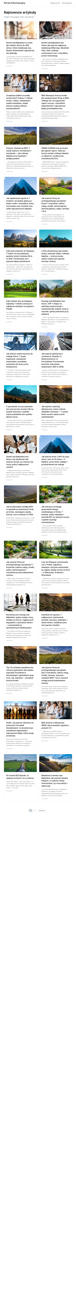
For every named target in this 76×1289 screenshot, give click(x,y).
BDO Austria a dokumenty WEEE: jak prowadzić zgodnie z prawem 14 (55, 725)
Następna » (42, 810)
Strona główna (67, 3)
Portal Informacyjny (14, 3)
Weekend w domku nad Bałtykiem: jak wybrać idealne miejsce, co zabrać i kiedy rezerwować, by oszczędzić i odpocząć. (54, 780)
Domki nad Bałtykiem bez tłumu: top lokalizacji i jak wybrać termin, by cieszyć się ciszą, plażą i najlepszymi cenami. (19, 462)
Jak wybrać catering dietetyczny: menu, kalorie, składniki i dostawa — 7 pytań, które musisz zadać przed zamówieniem (54, 411)
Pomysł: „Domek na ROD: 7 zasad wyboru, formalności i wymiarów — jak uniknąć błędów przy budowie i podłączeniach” (18, 153)
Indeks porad (55, 3)
